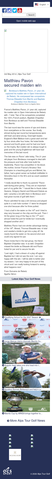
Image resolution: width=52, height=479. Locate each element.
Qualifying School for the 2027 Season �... (23, 317)
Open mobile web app (26, 20)
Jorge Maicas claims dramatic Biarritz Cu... (23, 341)
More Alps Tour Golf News (27, 420)
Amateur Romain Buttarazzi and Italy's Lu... (23, 389)
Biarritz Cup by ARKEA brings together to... (23, 413)
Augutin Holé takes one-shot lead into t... (22, 365)
